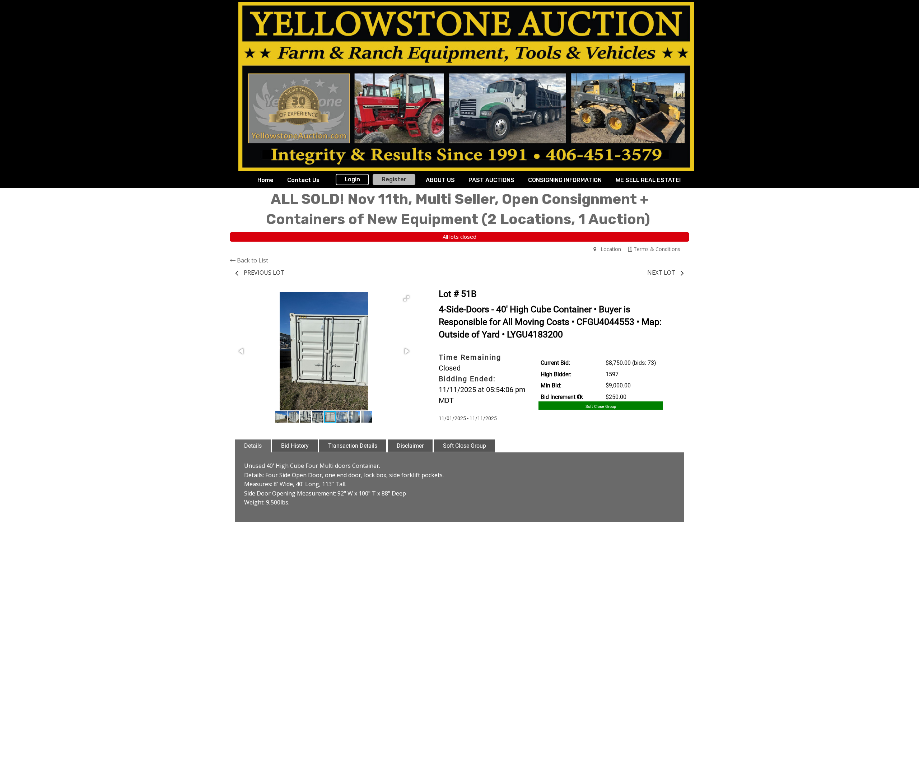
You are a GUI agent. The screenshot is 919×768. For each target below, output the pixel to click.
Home (265, 180)
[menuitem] (265, 180)
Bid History (295, 445)
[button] (406, 298)
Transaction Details (352, 445)
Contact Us (303, 180)
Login (352, 179)
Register (394, 179)
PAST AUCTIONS (491, 180)
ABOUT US (440, 180)
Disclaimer (410, 445)
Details (253, 445)
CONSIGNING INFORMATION (565, 180)
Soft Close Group (464, 445)
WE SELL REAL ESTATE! (648, 180)
